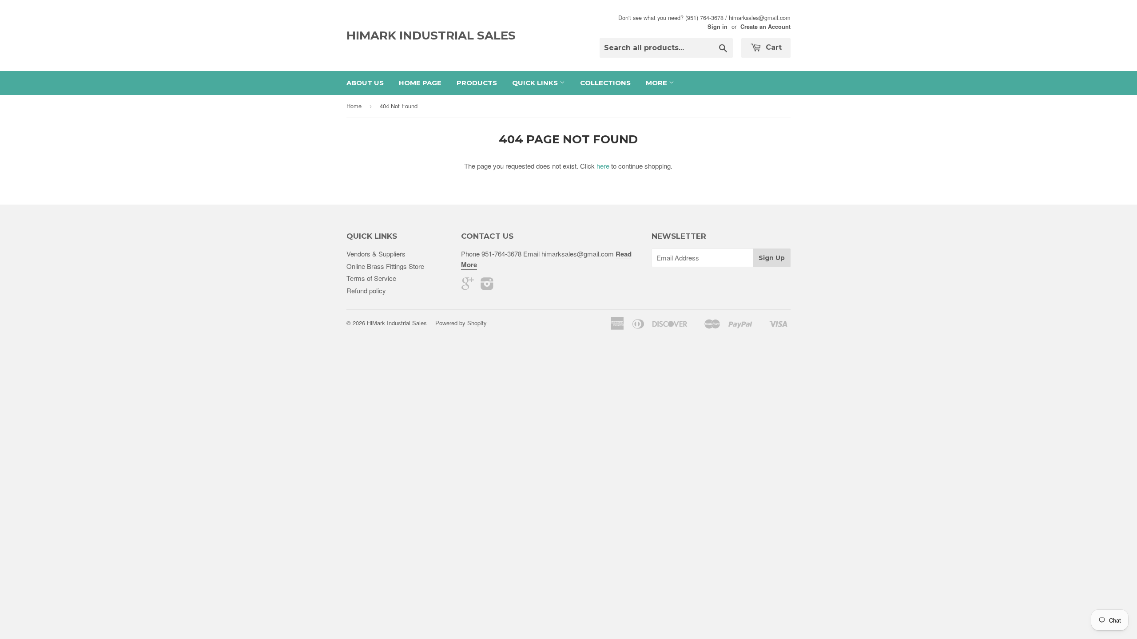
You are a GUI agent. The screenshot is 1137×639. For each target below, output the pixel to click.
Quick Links (536, 83)
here (602, 165)
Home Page (420, 83)
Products (477, 83)
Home (354, 106)
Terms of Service (371, 278)
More (657, 83)
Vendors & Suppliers (376, 253)
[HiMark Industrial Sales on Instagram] (487, 286)
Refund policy (366, 290)
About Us (365, 83)
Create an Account (765, 27)
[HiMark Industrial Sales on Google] (467, 286)
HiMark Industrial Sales (431, 35)
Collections (605, 83)
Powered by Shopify (461, 323)
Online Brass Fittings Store (385, 266)
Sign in (718, 27)
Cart (772, 47)
